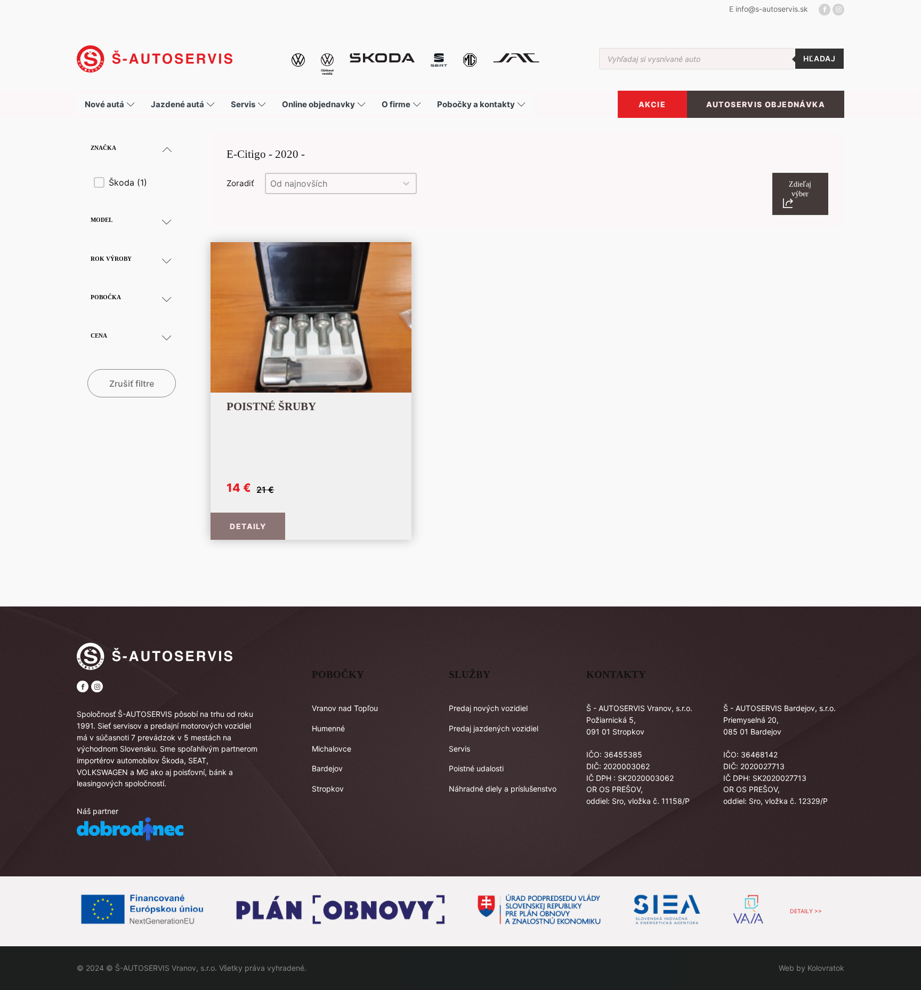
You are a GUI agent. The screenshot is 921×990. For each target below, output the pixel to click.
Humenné (328, 728)
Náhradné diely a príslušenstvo (502, 788)
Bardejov (327, 768)
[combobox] (331, 183)
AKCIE (652, 104)
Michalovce (331, 748)
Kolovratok (825, 967)
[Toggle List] (406, 183)
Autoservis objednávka (765, 104)
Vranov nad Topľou (345, 708)
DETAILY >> (806, 911)
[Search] (819, 58)
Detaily (248, 526)
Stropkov (328, 788)
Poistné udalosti (476, 768)
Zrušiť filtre (131, 383)
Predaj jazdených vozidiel (493, 728)
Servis (459, 748)
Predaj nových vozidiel (488, 708)
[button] (134, 182)
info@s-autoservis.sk (772, 9)
